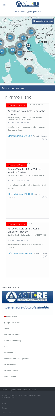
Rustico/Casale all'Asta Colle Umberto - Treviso (23, 230)
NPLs (6, 346)
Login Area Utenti (12, 322)
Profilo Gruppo (10, 376)
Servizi (6, 328)
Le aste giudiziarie (11, 370)
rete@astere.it (35, 12)
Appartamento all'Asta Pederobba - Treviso (27, 112)
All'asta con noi (10, 352)
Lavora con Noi (10, 364)
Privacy (4, 403)
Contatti (32, 389)
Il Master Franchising (12, 340)
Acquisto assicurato (12, 334)
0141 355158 (20, 12)
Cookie (4, 408)
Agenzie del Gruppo (18, 389)
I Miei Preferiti (11, 316)
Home (4, 389)
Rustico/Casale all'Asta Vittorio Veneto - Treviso (25, 170)
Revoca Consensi (8, 413)
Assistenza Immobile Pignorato (16, 358)
